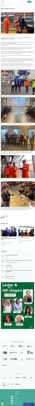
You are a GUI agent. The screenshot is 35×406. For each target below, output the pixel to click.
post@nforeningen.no (16, 398)
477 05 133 (14, 400)
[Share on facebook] (1, 218)
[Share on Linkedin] (3, 218)
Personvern (14, 396)
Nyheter (2, 5)
